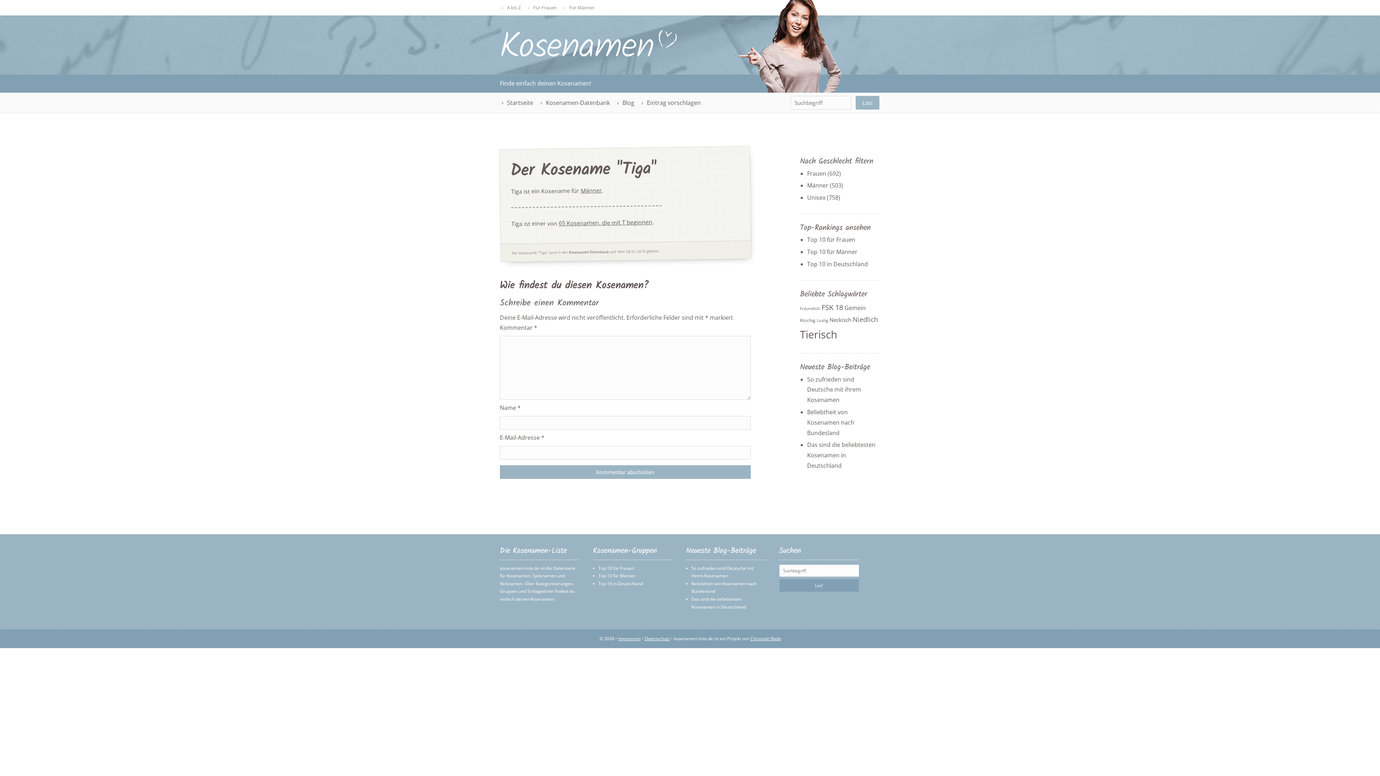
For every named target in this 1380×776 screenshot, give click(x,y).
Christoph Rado (765, 639)
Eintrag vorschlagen (674, 103)
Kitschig (807, 320)
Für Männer (581, 7)
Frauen (816, 173)
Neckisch (840, 319)
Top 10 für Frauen (831, 240)
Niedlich (865, 319)
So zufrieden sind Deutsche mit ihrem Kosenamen (834, 389)
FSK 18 (832, 307)
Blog (628, 103)
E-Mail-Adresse (522, 438)
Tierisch (818, 334)
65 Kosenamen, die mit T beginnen (605, 222)
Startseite (520, 103)
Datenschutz (657, 639)
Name (510, 408)
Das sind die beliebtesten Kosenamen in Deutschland (841, 455)
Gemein (855, 308)
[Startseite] (589, 56)
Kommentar (518, 328)
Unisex (816, 198)
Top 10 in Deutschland (837, 264)
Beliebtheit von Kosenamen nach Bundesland (830, 422)
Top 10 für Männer (832, 252)
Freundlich (810, 308)
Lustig (822, 320)
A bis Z (514, 7)
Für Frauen (545, 7)
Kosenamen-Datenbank (578, 103)
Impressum (629, 639)
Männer (591, 190)
